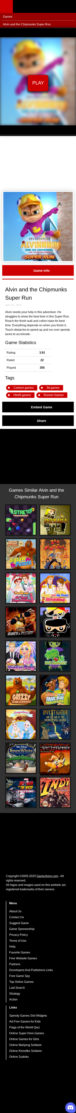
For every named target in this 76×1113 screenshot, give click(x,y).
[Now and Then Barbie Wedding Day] (21, 656)
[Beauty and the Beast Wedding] (55, 588)
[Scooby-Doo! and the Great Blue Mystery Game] (55, 690)
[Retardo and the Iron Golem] (55, 759)
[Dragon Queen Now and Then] (21, 724)
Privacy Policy (18, 934)
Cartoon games (23, 387)
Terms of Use (17, 940)
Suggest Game (19, 923)
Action (13, 999)
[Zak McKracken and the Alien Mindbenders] (55, 554)
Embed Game (41, 407)
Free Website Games (23, 958)
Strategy (14, 993)
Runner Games (54, 395)
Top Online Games (21, 981)
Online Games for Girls (24, 1039)
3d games (52, 387)
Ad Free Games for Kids (25, 1021)
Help (12, 946)
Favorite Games (19, 952)
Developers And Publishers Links (31, 970)
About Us (15, 911)
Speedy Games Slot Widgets (28, 1015)
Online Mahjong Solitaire (25, 1045)
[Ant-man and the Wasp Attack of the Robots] (21, 792)
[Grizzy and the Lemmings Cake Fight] (21, 690)
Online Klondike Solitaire (25, 1050)
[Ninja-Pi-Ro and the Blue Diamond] (55, 622)
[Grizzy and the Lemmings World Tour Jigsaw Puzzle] (21, 554)
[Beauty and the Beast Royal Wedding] (21, 588)
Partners (14, 964)
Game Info (41, 270)
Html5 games (22, 395)
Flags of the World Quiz (24, 1027)
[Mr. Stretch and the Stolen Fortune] (21, 520)
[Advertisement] (38, 163)
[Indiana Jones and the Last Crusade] (55, 792)
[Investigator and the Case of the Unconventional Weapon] (55, 724)
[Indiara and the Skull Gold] (55, 520)
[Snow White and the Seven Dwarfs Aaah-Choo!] (21, 758)
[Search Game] (70, 7)
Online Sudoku (19, 1056)
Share (41, 420)
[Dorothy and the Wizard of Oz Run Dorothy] (55, 656)
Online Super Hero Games (26, 1033)
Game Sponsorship (21, 928)
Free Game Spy (19, 976)
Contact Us (16, 917)
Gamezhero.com (47, 876)
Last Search (17, 987)
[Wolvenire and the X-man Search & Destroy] (21, 622)
